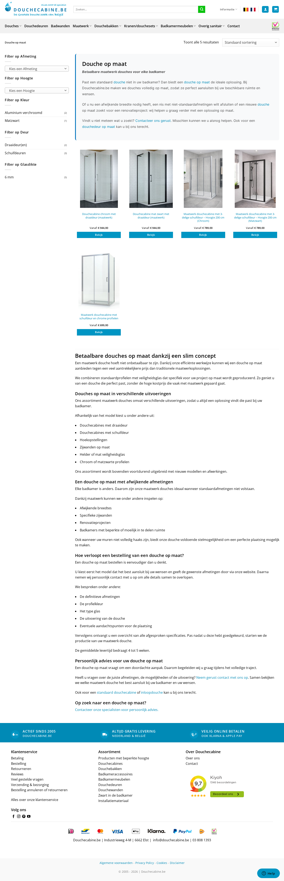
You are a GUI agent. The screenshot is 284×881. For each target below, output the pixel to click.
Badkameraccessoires (115, 774)
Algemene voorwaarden (116, 863)
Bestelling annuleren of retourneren (39, 790)
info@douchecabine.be (171, 840)
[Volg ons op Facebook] (13, 816)
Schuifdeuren (15, 153)
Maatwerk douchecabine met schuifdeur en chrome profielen (98, 316)
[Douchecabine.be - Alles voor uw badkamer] (36, 9)
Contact (233, 26)
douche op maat (197, 82)
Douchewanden (110, 790)
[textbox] (35, 69)
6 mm (9, 177)
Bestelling (18, 763)
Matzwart (12, 120)
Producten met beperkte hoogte (123, 758)
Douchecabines (110, 763)
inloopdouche (152, 692)
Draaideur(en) (16, 145)
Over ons (193, 758)
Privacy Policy (144, 863)
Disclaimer (177, 863)
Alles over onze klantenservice (34, 799)
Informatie (227, 9)
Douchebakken (106, 26)
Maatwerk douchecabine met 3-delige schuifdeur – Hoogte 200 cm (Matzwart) (255, 217)
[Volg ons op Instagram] (18, 816)
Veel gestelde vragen (27, 779)
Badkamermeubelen (177, 26)
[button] (265, 9)
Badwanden (60, 26)
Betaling (17, 758)
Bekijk (99, 235)
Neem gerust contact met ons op (222, 677)
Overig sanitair (210, 26)
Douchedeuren (36, 26)
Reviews (17, 774)
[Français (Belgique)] (253, 9)
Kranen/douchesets (139, 26)
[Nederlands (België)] (245, 9)
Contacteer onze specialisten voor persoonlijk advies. (116, 709)
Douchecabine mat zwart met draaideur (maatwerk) (151, 215)
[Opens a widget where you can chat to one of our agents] (268, 874)
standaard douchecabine (116, 692)
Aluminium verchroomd (23, 112)
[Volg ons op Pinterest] (23, 816)
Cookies (162, 863)
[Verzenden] (201, 9)
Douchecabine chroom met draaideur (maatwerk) (99, 215)
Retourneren (21, 768)
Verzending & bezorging (30, 784)
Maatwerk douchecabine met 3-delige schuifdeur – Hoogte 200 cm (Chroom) (203, 217)
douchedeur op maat (98, 127)
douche (119, 82)
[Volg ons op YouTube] (28, 816)
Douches (12, 26)
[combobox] (37, 69)
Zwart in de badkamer (115, 795)
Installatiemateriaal (113, 800)
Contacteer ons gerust (153, 120)
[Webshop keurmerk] (275, 26)
